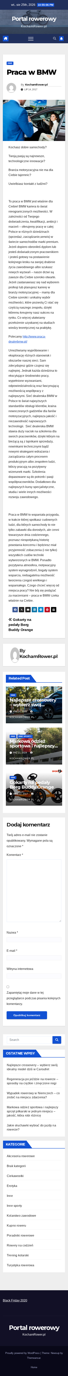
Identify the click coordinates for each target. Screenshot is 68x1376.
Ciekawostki (15, 1176)
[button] (54, 38)
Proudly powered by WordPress (22, 1353)
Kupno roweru (16, 1225)
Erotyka (12, 1185)
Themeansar (33, 1358)
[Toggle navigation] (31, 38)
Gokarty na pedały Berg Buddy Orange (20, 625)
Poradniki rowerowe (20, 1235)
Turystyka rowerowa (20, 1265)
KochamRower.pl (36, 84)
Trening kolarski (18, 1255)
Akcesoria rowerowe (21, 1156)
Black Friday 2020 (15, 1300)
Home (34, 1367)
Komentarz (15, 854)
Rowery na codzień (20, 1245)
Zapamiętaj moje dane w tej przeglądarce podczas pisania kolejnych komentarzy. (33, 998)
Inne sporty (25, 736)
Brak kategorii (16, 1166)
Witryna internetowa (20, 968)
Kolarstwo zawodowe (21, 1215)
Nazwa (12, 932)
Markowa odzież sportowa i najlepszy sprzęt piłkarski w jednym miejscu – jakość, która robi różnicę (32, 1111)
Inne (10, 63)
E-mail (12, 950)
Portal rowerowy (34, 18)
